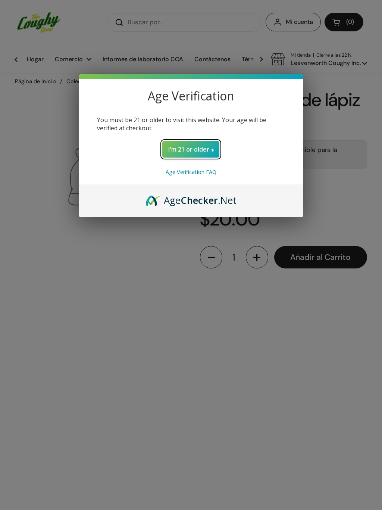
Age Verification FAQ (191, 171)
